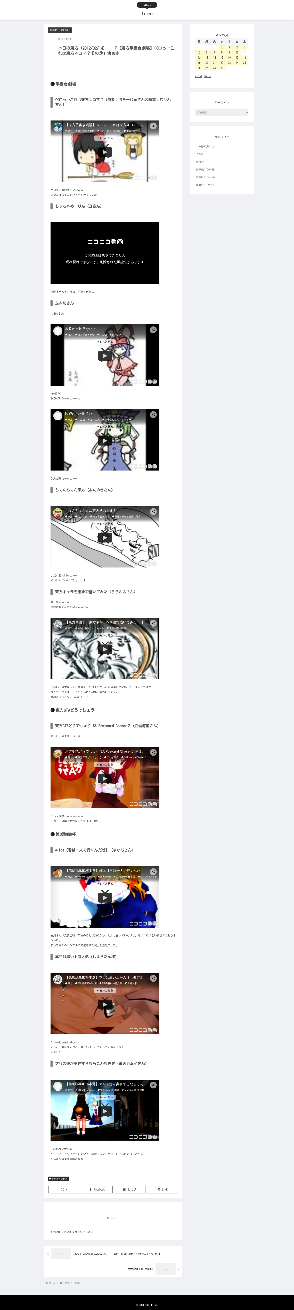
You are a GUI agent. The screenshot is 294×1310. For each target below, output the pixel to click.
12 (199, 57)
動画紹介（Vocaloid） (208, 177)
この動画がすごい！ (206, 146)
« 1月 (198, 76)
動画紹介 (201, 162)
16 (229, 57)
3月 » (207, 76)
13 (206, 57)
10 (237, 52)
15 (221, 57)
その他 (199, 154)
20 (206, 62)
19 (199, 62)
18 (244, 57)
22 (221, 62)
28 (214, 67)
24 (237, 62)
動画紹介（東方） (60, 1179)
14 (214, 57)
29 (221, 67)
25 (244, 62)
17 (237, 57)
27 (206, 67)
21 (214, 62)
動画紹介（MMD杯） (206, 169)
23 (229, 62)
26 (199, 67)
